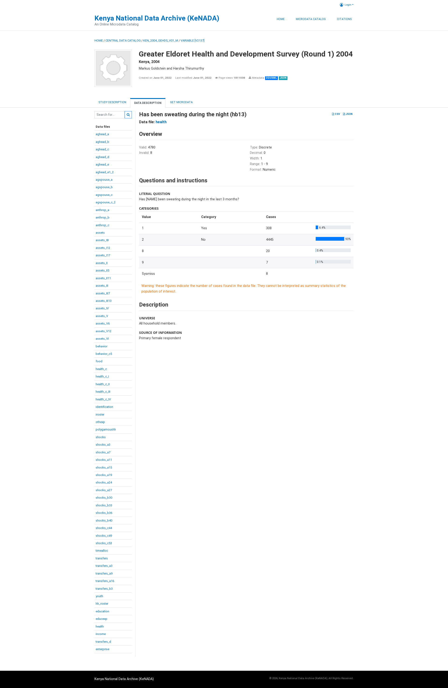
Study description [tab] (112, 102)
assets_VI (102, 338)
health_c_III (103, 391)
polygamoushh (106, 429)
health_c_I (102, 376)
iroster (100, 414)
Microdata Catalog (311, 19)
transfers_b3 (104, 588)
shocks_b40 (104, 520)
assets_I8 (102, 240)
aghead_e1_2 (105, 172)
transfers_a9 (104, 573)
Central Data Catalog (123, 40)
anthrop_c (102, 225)
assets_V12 (103, 331)
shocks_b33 (104, 505)
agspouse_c (104, 195)
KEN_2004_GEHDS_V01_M (160, 40)
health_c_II (103, 384)
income (101, 634)
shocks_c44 (104, 528)
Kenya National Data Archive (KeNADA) (156, 18)
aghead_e (102, 164)
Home (281, 19)
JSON (349, 114)
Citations (344, 19)
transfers (102, 558)
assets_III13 (104, 301)
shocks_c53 (104, 543)
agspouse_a (104, 179)
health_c (101, 369)
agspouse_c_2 (106, 202)
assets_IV (102, 308)
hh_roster (102, 603)
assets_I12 (103, 248)
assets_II (102, 263)
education (102, 611)
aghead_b (102, 142)
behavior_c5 (104, 354)
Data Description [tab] (147, 103)
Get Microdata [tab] (181, 102)
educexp (101, 619)
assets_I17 (103, 255)
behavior (101, 346)
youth (99, 596)
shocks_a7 (103, 452)
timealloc (102, 550)
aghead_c (102, 149)
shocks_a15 (104, 467)
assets (100, 232)
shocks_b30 (104, 497)
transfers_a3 (104, 566)
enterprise (102, 649)
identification (104, 407)
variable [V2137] (192, 40)
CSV (337, 114)
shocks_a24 (104, 482)
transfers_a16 (105, 581)
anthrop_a (102, 210)
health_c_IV (103, 399)
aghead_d (102, 157)
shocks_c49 (104, 535)
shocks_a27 (104, 490)
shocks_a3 (103, 444)
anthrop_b (102, 217)
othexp (100, 422)
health (100, 626)
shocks (101, 437)
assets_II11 (103, 278)
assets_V (102, 316)
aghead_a (102, 134)
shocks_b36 (104, 513)
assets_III (102, 285)
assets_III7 (103, 293)
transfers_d (103, 641)
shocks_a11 (104, 460)
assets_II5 (102, 270)
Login (348, 4)
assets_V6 (103, 323)
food (99, 361)
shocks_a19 (104, 475)
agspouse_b (104, 187)
